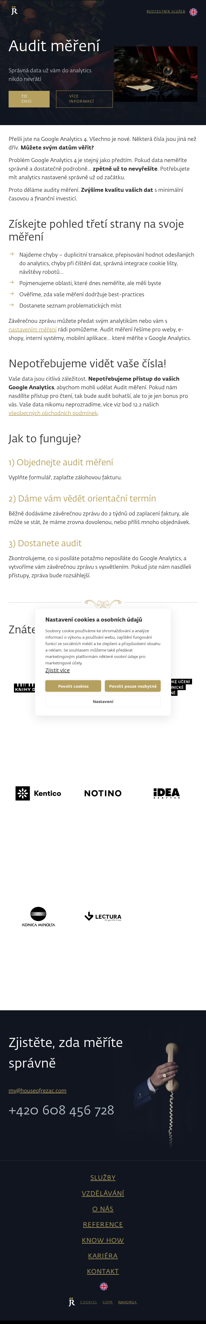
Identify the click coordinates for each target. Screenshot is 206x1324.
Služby (103, 1178)
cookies (88, 1302)
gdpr (107, 1302)
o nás (103, 1209)
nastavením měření (33, 329)
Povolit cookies (73, 686)
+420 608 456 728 (61, 1111)
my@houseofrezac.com (38, 1091)
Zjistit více (57, 670)
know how (103, 1240)
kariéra (103, 1256)
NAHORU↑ (127, 1302)
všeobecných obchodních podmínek (53, 413)
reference (103, 1225)
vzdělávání (103, 1194)
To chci (26, 99)
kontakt (103, 1272)
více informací (81, 99)
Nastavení (103, 701)
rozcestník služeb (166, 11)
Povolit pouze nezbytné (133, 686)
